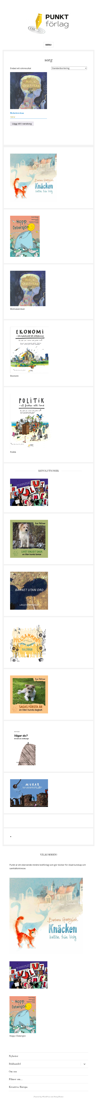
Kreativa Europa (18, 1087)
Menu (48, 44)
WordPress (46, 1097)
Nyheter (13, 1056)
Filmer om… (15, 1079)
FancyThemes (58, 1097)
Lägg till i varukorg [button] (22, 123)
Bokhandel (15, 1064)
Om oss (13, 1071)
